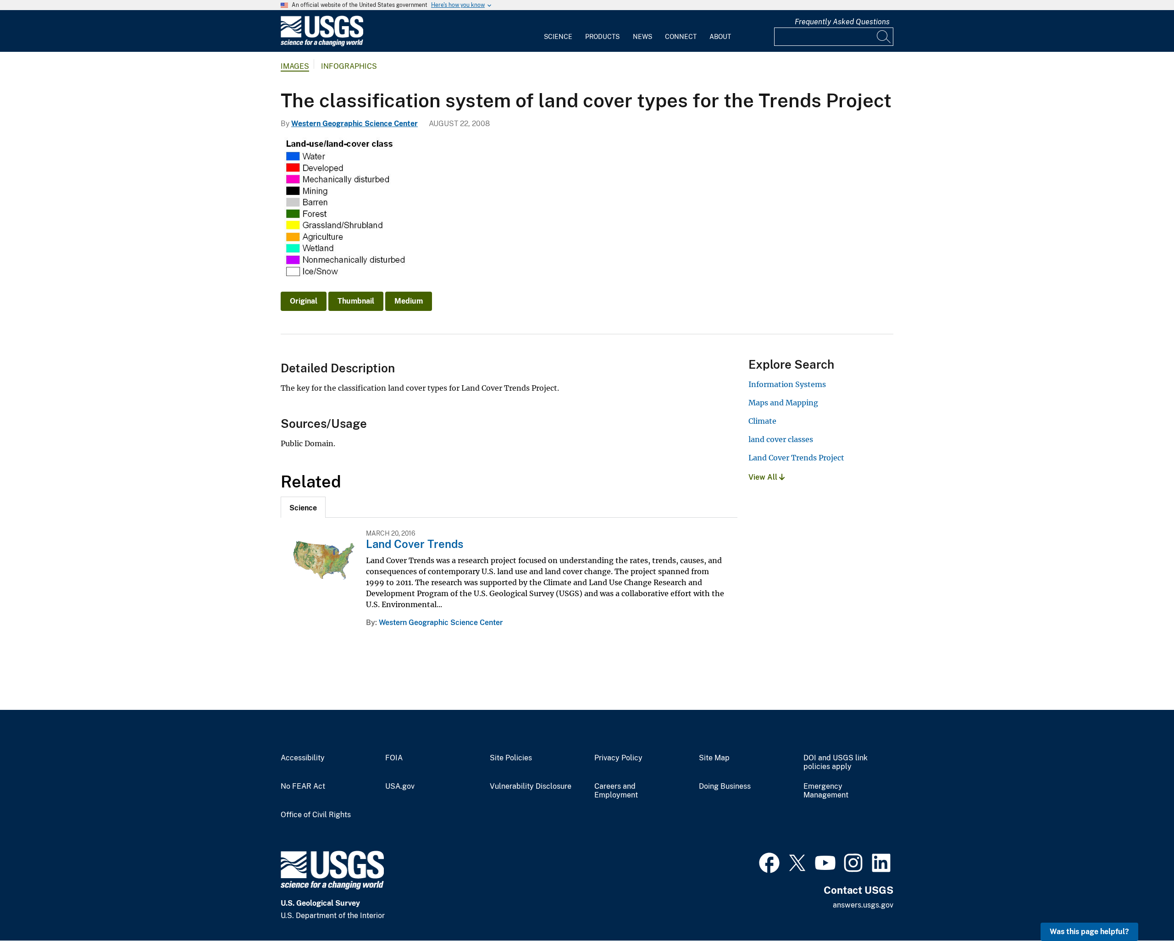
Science (558, 36)
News (642, 36)
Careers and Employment (616, 790)
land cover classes (780, 439)
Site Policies (511, 758)
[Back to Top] (1141, 908)
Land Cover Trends (414, 543)
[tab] (303, 507)
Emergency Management (825, 790)
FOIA (394, 758)
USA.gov (400, 786)
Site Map (714, 758)
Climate (762, 421)
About (720, 36)
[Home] (322, 44)
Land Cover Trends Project (796, 457)
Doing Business (725, 786)
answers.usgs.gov (863, 905)
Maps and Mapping (783, 402)
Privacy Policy (618, 758)
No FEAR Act (303, 786)
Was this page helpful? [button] (1089, 931)
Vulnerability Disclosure (530, 786)
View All (763, 477)
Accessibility (303, 758)
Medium (408, 301)
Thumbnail (356, 301)
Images (295, 66)
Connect (681, 36)
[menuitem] (558, 31)
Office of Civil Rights (316, 815)
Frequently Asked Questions (842, 21)
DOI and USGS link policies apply (835, 762)
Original (303, 301)
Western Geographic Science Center (354, 123)
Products (602, 36)
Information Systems (787, 384)
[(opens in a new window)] (769, 862)
